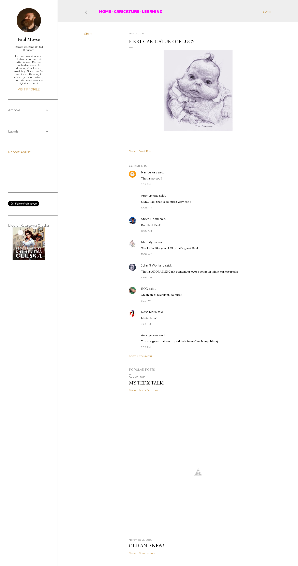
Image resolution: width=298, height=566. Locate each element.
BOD (144, 289)
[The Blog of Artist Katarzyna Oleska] (29, 259)
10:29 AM (146, 230)
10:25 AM (146, 207)
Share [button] (88, 34)
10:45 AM (146, 277)
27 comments (147, 552)
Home (105, 11)
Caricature (126, 11)
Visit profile (29, 89)
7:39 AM (146, 184)
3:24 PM (146, 323)
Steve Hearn (150, 219)
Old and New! (146, 545)
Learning (152, 11)
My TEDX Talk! (146, 383)
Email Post (145, 151)
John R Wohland (152, 265)
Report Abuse (19, 152)
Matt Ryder (149, 242)
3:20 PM (146, 300)
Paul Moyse (29, 39)
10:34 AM (146, 254)
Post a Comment (140, 356)
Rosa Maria (149, 312)
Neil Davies (149, 172)
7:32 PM (146, 347)
